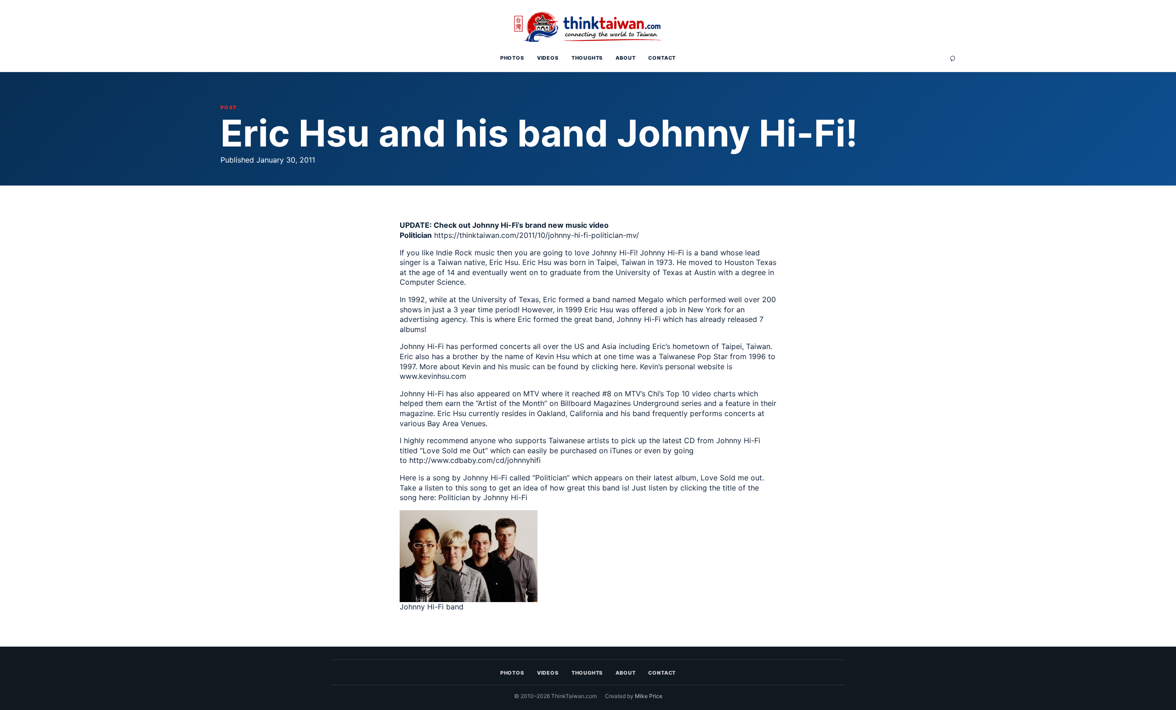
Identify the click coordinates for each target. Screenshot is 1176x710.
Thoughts (587, 58)
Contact (662, 58)
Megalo (651, 299)
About (625, 58)
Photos (512, 58)
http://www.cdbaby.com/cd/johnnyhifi (475, 460)
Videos (548, 58)
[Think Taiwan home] (588, 26)
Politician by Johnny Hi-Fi (482, 497)
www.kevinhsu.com (433, 376)
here (628, 366)
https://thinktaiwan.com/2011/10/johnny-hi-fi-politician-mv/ (536, 235)
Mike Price (648, 696)
